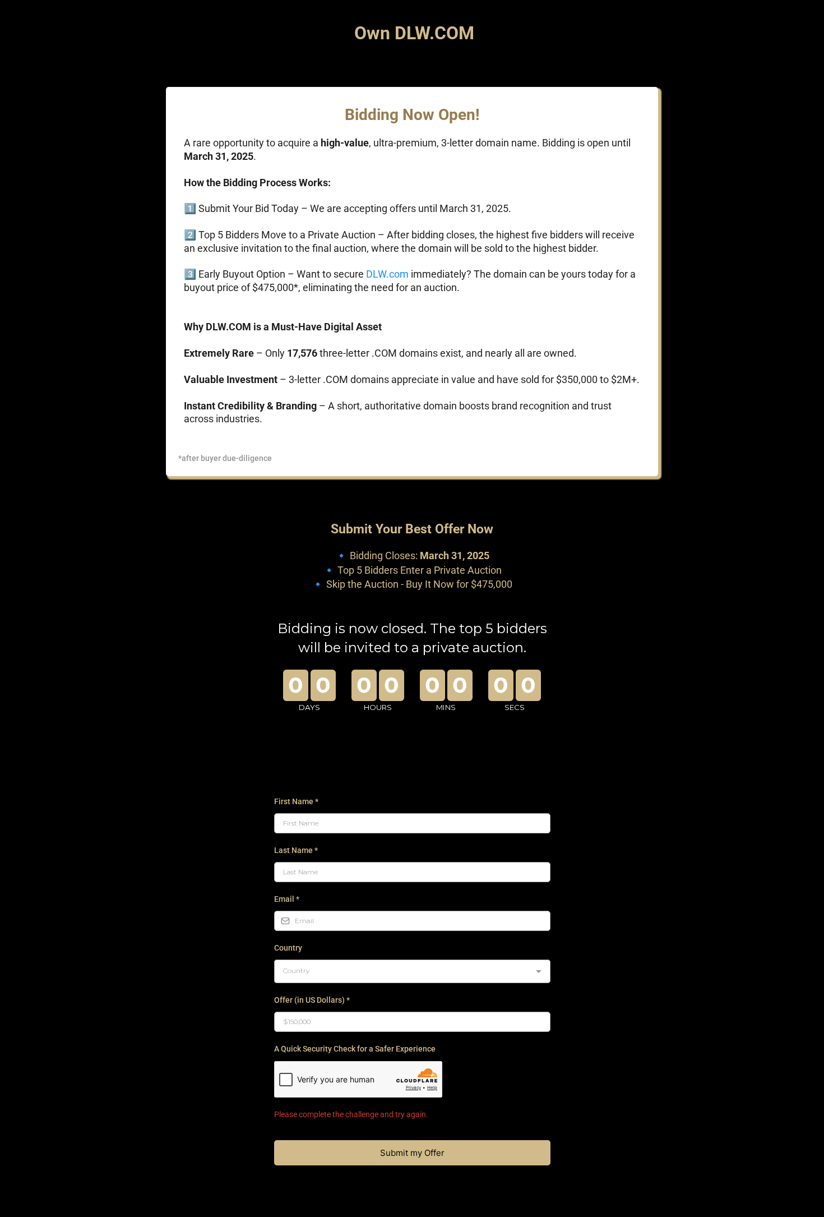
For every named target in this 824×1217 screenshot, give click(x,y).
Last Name (296, 850)
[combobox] (412, 971)
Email (286, 899)
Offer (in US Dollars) (312, 999)
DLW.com (387, 274)
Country (288, 947)
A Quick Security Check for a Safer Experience (355, 1048)
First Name (296, 801)
